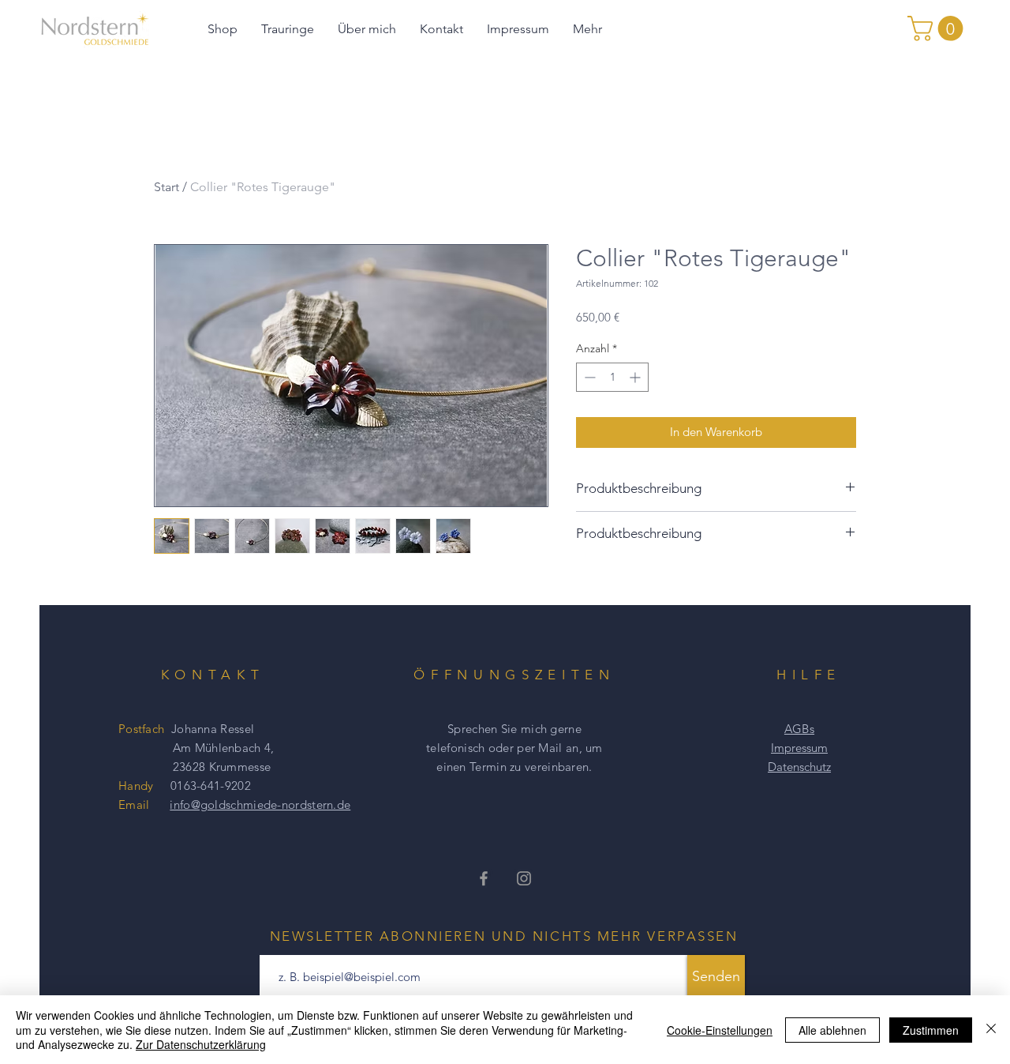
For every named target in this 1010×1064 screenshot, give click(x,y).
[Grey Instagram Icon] (523, 878)
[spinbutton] (612, 377)
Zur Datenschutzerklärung (201, 1044)
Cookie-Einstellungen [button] (719, 1030)
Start (166, 186)
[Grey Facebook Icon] (483, 878)
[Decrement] (588, 377)
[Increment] (636, 377)
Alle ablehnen (832, 1030)
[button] (938, 28)
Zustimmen (931, 1030)
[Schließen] (991, 1029)
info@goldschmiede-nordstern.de (260, 804)
